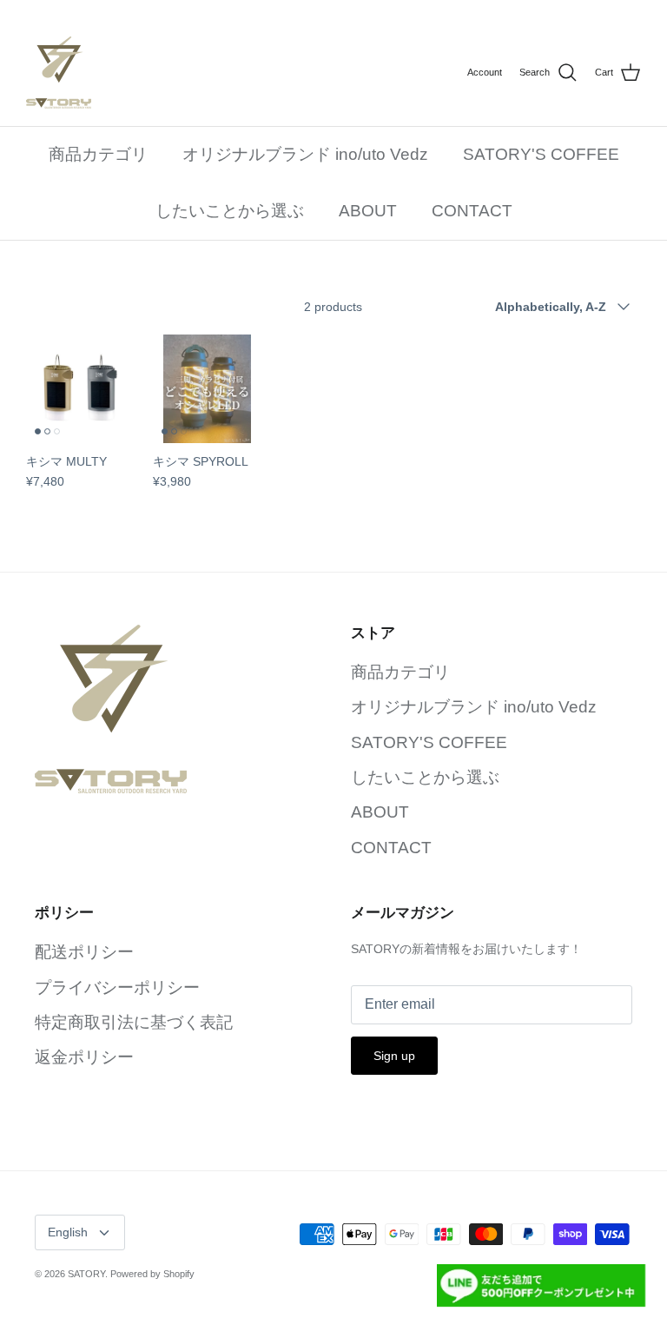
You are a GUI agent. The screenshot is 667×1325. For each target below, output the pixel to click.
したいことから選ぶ (229, 211)
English (68, 1232)
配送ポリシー (84, 952)
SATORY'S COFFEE (541, 154)
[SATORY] (58, 72)
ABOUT (368, 211)
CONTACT (472, 211)
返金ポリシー (84, 1057)
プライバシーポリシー (117, 987)
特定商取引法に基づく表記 (134, 1022)
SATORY (86, 1274)
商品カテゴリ (98, 154)
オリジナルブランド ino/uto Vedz (305, 154)
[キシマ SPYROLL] (207, 389)
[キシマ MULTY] (80, 389)
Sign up (394, 1056)
